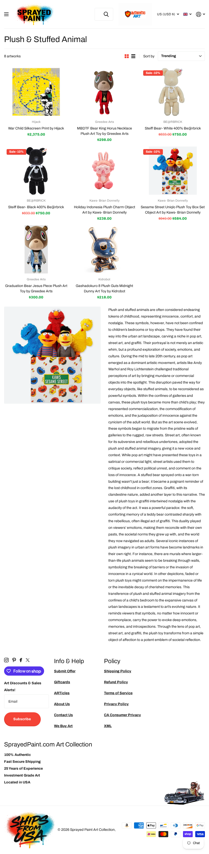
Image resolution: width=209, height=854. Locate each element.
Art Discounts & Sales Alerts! (22, 686)
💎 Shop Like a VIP (170, 448)
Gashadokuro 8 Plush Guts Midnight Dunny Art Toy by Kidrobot (104, 288)
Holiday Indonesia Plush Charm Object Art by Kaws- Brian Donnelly (104, 209)
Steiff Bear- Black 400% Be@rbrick (36, 207)
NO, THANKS (171, 463)
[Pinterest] (14, 660)
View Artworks (7, 14)
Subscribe (22, 719)
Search (106, 14)
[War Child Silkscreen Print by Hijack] (36, 92)
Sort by (148, 56)
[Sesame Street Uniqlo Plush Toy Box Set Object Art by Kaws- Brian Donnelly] (173, 171)
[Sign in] (200, 14)
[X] (28, 660)
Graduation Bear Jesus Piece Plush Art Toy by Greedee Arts (36, 288)
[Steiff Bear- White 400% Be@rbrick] (173, 92)
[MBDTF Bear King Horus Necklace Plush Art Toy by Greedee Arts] (104, 92)
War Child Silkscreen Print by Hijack (36, 128)
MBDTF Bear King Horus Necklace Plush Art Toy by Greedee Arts (104, 131)
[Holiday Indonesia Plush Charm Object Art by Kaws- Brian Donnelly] (104, 171)
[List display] (133, 56)
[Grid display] (127, 56)
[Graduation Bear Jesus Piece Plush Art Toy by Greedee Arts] (36, 249)
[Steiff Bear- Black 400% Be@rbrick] (36, 171)
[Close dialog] (203, 375)
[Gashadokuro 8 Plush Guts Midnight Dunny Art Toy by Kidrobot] (104, 249)
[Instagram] (6, 660)
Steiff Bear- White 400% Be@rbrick (173, 128)
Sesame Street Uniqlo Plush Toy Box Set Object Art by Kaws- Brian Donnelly (173, 209)
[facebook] (21, 660)
